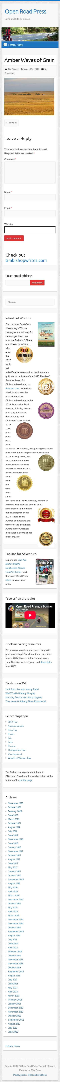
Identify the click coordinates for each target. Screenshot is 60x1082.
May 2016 (13, 887)
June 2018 (13, 843)
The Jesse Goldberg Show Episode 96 (26, 701)
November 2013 (15, 963)
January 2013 (14, 1003)
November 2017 (15, 851)
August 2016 (14, 883)
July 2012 (12, 1028)
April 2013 (13, 991)
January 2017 (14, 871)
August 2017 (14, 859)
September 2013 (16, 971)
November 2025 (15, 803)
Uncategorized (15, 754)
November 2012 (15, 1012)
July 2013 (12, 979)
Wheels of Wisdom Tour (19, 758)
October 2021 (14, 823)
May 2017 (13, 867)
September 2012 (16, 1020)
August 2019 (14, 827)
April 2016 (13, 891)
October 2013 (14, 967)
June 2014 (13, 943)
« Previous (11, 122)
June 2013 (13, 983)
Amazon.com (12, 388)
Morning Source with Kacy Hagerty (24, 697)
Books (11, 734)
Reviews (12, 746)
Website (8, 224)
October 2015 (14, 903)
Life (10, 738)
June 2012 (13, 1032)
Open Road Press (25, 11)
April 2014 (13, 947)
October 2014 (14, 927)
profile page (26, 780)
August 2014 (14, 935)
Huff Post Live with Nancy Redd (22, 689)
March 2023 (13, 819)
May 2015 (13, 907)
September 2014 (16, 931)
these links (46, 662)
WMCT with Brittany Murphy (20, 693)
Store (8, 580)
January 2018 (14, 847)
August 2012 (14, 1024)
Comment (10, 159)
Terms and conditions (37, 1075)
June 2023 (13, 815)
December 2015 (15, 899)
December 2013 (15, 959)
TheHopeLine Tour (17, 750)
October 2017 (14, 855)
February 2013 (15, 999)
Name (8, 192)
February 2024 (15, 811)
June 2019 (13, 835)
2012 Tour (13, 722)
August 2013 (14, 975)
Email (8, 208)
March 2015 (13, 915)
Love (10, 742)
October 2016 (14, 875)
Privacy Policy (13, 1046)
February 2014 (15, 951)
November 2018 (15, 839)
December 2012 (15, 1008)
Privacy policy (19, 1075)
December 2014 (15, 919)
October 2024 (14, 807)
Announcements (16, 726)
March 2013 (13, 995)
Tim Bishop (13, 69)
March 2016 (13, 895)
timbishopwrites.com (26, 260)
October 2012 (14, 1016)
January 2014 (14, 955)
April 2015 (13, 911)
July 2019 (12, 831)
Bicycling (12, 730)
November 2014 (15, 923)
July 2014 (12, 939)
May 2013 (13, 987)
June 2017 (13, 863)
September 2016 (16, 879)
